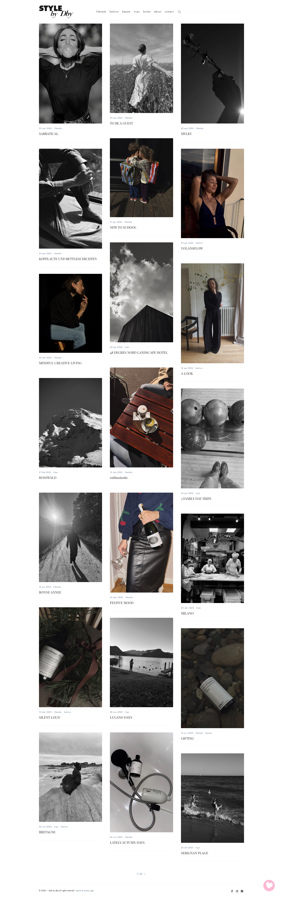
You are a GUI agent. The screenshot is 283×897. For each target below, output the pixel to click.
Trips (127, 347)
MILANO (187, 613)
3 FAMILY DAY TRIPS (196, 498)
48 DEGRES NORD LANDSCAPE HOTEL (139, 352)
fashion (114, 11)
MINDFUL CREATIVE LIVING (60, 363)
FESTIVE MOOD (121, 602)
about (157, 11)
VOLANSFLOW (192, 248)
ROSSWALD (47, 477)
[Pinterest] (242, 892)
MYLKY (186, 133)
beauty (126, 11)
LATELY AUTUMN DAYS (127, 842)
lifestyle (101, 11)
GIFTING (187, 738)
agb (92, 890)
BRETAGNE (47, 832)
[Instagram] (237, 892)
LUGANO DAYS (121, 717)
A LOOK (187, 373)
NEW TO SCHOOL (123, 227)
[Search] (179, 11)
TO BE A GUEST (121, 123)
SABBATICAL (48, 133)
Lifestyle (58, 128)
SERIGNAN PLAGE (194, 853)
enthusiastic (119, 477)
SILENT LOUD (49, 717)
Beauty (209, 733)
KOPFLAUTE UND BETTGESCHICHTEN (68, 258)
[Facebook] (232, 892)
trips (137, 11)
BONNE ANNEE (50, 592)
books (147, 11)
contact (169, 11)
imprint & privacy (82, 890)
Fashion (199, 243)
